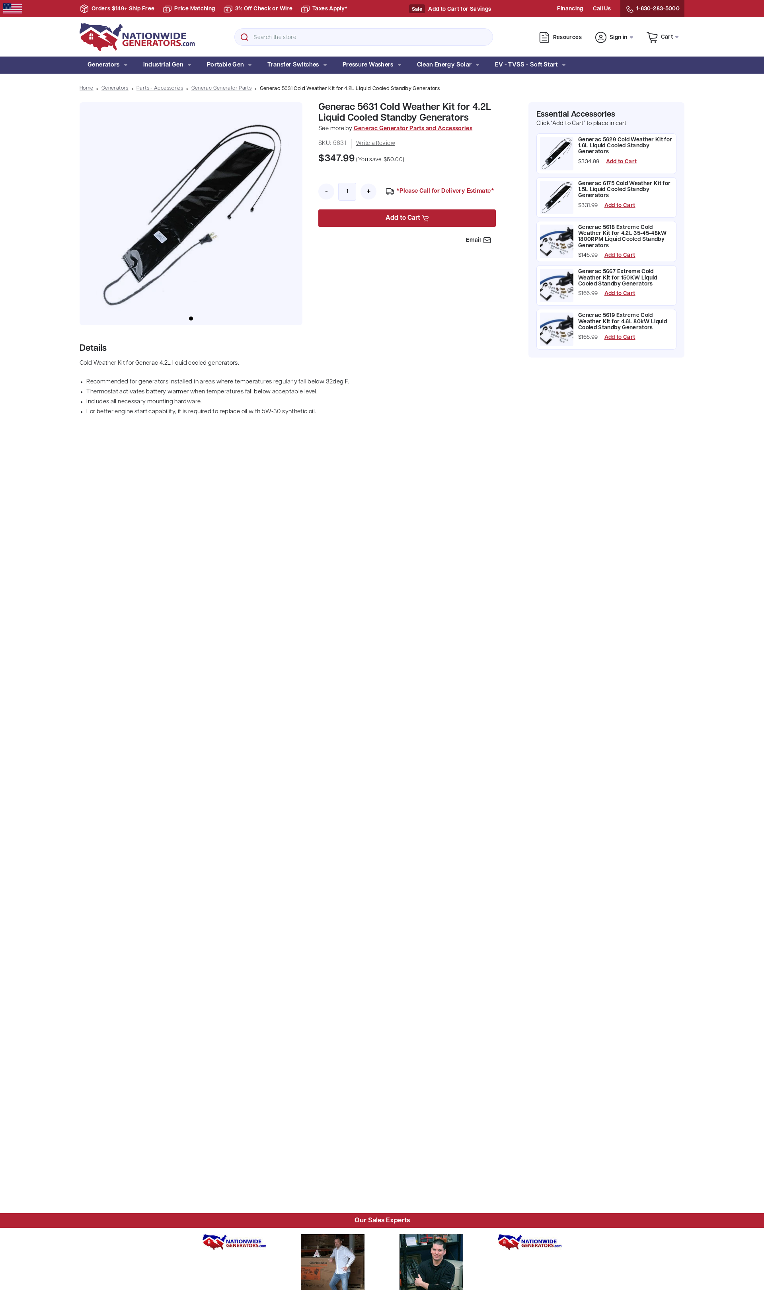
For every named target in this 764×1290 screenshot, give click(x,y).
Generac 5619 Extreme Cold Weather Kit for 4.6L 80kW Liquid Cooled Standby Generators (622, 322)
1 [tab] (191, 319)
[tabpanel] (191, 213)
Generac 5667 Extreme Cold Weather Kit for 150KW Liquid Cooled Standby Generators (617, 278)
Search (244, 37)
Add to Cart (621, 162)
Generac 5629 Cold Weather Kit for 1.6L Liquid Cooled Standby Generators (625, 146)
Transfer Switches (293, 65)
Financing (570, 9)
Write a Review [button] (375, 144)
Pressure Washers (368, 65)
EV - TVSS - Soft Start (526, 65)
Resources (567, 38)
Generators (104, 65)
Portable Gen (225, 65)
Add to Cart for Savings (459, 9)
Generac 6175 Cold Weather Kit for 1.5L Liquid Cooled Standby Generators (624, 190)
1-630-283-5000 (658, 9)
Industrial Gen (163, 65)
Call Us (602, 9)
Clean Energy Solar (444, 65)
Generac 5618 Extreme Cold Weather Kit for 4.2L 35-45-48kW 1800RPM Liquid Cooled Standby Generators (622, 237)
